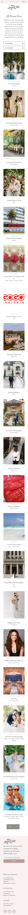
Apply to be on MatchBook (9, 895)
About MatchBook (7, 905)
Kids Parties (6, 881)
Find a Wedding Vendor (8, 879)
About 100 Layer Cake (8, 903)
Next (10, 826)
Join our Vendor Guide (8, 891)
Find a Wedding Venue (8, 877)
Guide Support (6, 893)
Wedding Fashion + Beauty (9, 883)
